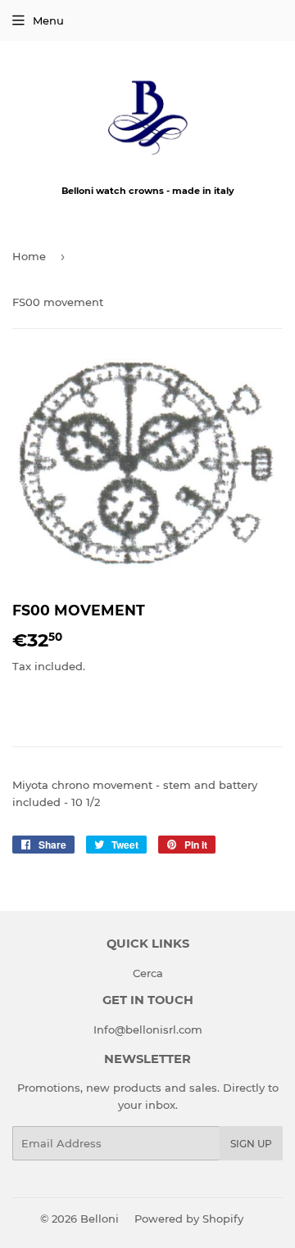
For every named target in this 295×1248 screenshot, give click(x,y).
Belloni (99, 1218)
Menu (48, 20)
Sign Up (251, 1144)
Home (29, 256)
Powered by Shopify (188, 1218)
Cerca (148, 973)
